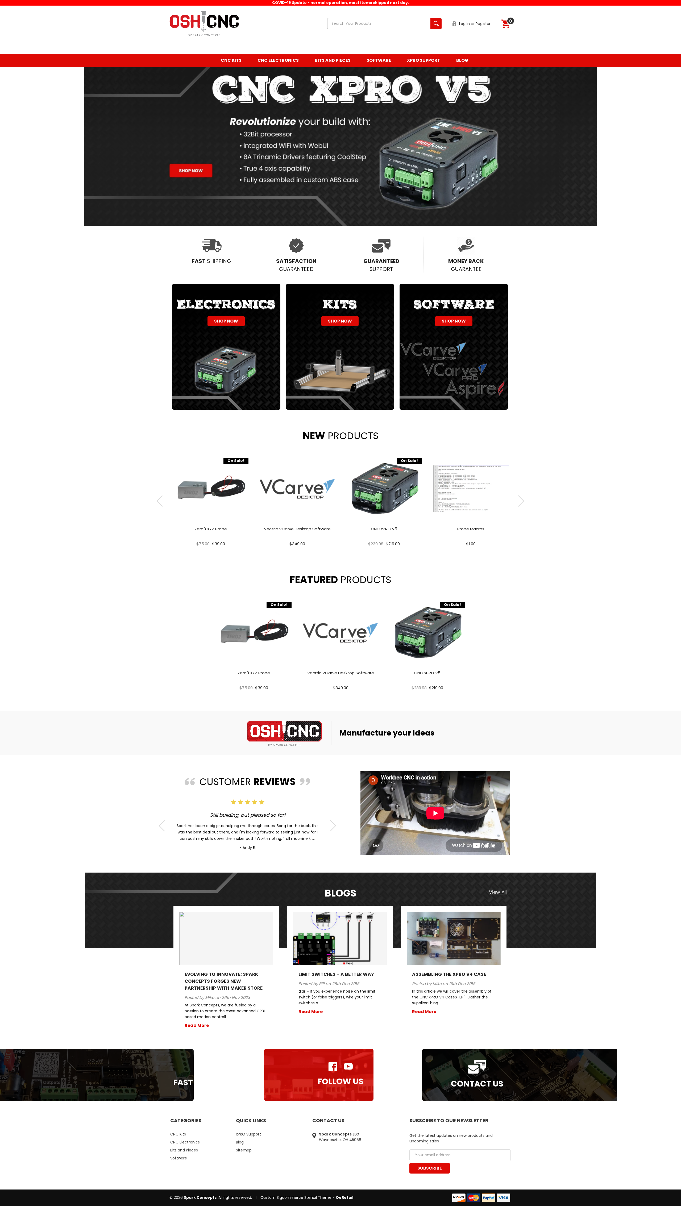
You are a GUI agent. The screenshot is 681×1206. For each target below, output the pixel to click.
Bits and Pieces (333, 60)
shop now (226, 321)
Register (483, 23)
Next (521, 501)
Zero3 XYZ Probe (210, 529)
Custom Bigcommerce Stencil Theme (295, 1197)
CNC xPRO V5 (384, 529)
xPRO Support (423, 60)
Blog (462, 60)
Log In (464, 23)
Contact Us (477, 1083)
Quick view (210, 482)
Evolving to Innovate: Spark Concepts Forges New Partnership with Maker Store (224, 981)
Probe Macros (470, 529)
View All (498, 892)
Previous (160, 501)
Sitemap (244, 1150)
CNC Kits (231, 60)
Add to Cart (210, 494)
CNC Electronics (278, 60)
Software (379, 60)
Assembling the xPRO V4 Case (449, 974)
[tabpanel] (210, 501)
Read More (197, 1025)
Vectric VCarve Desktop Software (297, 529)
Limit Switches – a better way (336, 974)
